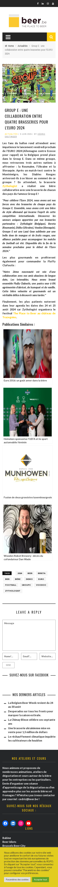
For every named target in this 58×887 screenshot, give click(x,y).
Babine (6, 837)
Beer (30, 573)
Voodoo (41, 585)
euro (41, 579)
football (10, 585)
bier (7, 579)
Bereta (41, 573)
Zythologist (9, 186)
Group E (26, 585)
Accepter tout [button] (40, 879)
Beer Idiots (9, 841)
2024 (20, 573)
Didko (29, 579)
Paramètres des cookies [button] (17, 879)
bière (17, 579)
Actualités (11, 134)
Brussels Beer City (13, 845)
